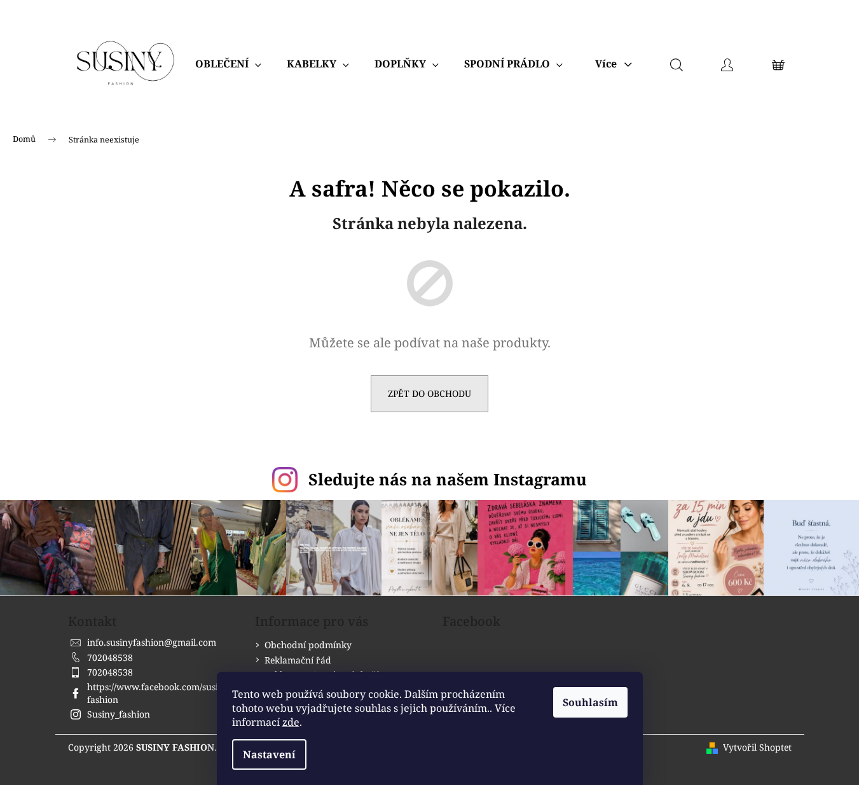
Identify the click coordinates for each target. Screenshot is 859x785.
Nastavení (269, 754)
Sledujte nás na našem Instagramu (447, 479)
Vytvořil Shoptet (757, 747)
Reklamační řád (298, 660)
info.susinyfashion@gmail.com (151, 642)
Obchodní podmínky (308, 645)
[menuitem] (228, 63)
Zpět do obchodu (429, 393)
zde (290, 722)
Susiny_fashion (118, 714)
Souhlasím (590, 702)
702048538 (110, 657)
